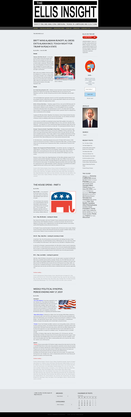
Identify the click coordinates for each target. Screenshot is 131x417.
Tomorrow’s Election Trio (88, 153)
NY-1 (45, 277)
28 (90, 405)
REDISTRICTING (59, 28)
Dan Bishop (47, 364)
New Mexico (85, 201)
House (49, 168)
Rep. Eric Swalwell (68, 372)
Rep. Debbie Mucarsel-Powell (57, 372)
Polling (54, 361)
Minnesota (85, 194)
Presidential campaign (61, 361)
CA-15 (71, 363)
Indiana (93, 187)
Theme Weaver (79, 414)
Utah (84, 215)
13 (87, 402)
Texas (46, 377)
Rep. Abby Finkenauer (38, 372)
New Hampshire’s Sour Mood (89, 156)
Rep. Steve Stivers (52, 278)
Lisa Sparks (51, 367)
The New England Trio (87, 145)
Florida (68, 364)
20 (87, 403)
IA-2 (65, 366)
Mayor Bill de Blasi (37, 369)
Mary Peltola (59, 171)
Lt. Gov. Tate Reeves (59, 367)
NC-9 (44, 371)
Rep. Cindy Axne (47, 372)
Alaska (34, 169)
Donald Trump (87, 180)
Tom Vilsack (50, 377)
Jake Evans (42, 171)
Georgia (85, 185)
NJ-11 (60, 371)
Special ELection (59, 275)
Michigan (92, 193)
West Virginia (92, 215)
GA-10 (38, 277)
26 (84, 405)
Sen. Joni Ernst (57, 375)
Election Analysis (44, 168)
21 (90, 403)
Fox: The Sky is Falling (87, 143)
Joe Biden (38, 367)
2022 (39, 168)
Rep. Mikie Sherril (43, 374)
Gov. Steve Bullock (49, 366)
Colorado (93, 178)
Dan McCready (54, 364)
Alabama (72, 168)
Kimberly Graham (45, 367)
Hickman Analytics (58, 366)
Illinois (89, 187)
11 (81, 402)
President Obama (87, 207)
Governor (47, 361)
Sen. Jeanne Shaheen (48, 375)
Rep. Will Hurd (58, 374)
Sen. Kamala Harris (65, 375)
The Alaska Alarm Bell (87, 151)
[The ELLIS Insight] (65, 13)
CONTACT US (85, 28)
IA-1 (63, 366)
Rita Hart (63, 374)
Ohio (84, 205)
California (37, 364)
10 (79, 402)
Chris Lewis (42, 364)
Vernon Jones (41, 174)
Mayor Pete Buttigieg (46, 369)
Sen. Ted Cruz (94, 212)
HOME (36, 28)
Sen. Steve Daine (41, 377)
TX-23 (55, 377)
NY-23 (47, 277)
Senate (56, 168)
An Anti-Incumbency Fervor (88, 158)
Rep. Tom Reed (67, 278)
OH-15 (50, 277)
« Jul (79, 408)
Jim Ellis (68, 174)
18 (81, 403)
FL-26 (65, 364)
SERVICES (76, 28)
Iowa (70, 366)
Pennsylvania (91, 205)
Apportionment (41, 275)
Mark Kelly (72, 367)
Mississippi (35, 371)
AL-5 (69, 168)
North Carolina (65, 371)
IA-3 (68, 366)
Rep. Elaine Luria (48, 172)
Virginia (46, 174)
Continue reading (37, 272)
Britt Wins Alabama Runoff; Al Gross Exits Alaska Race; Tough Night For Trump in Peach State (53, 43)
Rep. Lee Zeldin (36, 278)
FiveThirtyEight (63, 169)
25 (81, 405)
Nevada (85, 198)
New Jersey (55, 371)
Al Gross (65, 168)
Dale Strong (47, 169)
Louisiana (88, 190)
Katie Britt (54, 171)
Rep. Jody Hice (64, 277)
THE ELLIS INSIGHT (46, 28)
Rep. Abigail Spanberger (38, 172)
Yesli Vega (55, 174)
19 (84, 403)
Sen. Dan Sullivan (69, 172)
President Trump (56, 277)
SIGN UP (68, 28)
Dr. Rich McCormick (54, 169)
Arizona (48, 363)
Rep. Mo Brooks (55, 172)
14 (90, 402)
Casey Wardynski (40, 169)
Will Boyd (50, 174)
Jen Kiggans (48, 171)
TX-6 (47, 280)
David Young (60, 364)
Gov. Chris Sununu (41, 366)
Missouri (94, 194)
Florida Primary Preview (88, 168)
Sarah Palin (62, 172)
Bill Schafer (52, 363)
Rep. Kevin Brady (71, 277)
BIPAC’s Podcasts (86, 44)
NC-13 (41, 277)
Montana (40, 371)
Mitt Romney (86, 196)
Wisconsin (86, 217)
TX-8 (50, 280)
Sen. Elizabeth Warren (38, 375)
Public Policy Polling (88, 210)
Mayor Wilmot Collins (66, 369)
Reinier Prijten (72, 371)
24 (79, 405)
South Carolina (87, 214)
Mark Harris (66, 367)
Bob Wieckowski (59, 363)
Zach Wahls (59, 377)
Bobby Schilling (66, 363)
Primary (53, 168)
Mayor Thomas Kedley (56, 369)
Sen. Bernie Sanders (70, 374)
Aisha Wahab (36, 363)
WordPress (62, 414)
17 (79, 403)
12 (84, 402)
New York (90, 201)
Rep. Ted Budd (60, 278)
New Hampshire (49, 371)
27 (87, 405)
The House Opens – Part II (46, 184)
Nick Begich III (71, 171)
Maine (92, 190)
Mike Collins (64, 171)
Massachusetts (86, 192)
